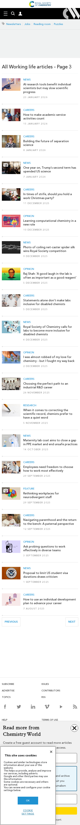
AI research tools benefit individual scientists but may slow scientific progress (47, 88)
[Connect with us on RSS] (75, 707)
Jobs (27, 24)
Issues (45, 684)
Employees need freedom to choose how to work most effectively (48, 468)
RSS (43, 697)
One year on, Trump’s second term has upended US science (49, 169)
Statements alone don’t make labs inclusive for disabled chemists (47, 302)
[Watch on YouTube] (61, 707)
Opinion (28, 216)
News (27, 79)
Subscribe (8, 684)
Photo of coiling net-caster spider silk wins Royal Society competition (49, 249)
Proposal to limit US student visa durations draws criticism (45, 574)
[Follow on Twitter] (19, 707)
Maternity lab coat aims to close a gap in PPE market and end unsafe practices (50, 442)
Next (73, 621)
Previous (12, 621)
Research (29, 405)
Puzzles (58, 24)
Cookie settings (28, 812)
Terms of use (49, 719)
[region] (28, 785)
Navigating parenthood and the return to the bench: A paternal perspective (49, 521)
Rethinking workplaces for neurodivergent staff (41, 495)
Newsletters (13, 24)
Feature (28, 488)
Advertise (8, 690)
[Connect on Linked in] (33, 707)
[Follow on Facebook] (5, 707)
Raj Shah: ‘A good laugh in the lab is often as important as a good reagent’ (49, 275)
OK (28, 800)
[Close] (51, 752)
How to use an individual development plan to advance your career (49, 601)
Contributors (50, 690)
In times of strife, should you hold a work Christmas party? (47, 196)
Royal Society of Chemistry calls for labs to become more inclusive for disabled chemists (47, 330)
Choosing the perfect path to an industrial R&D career (45, 385)
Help (4, 719)
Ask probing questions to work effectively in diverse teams (44, 548)
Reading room (42, 24)
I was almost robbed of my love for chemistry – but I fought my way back (48, 358)
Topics (6, 697)
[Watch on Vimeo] (47, 707)
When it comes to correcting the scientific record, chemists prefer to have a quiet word (47, 413)
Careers (28, 110)
